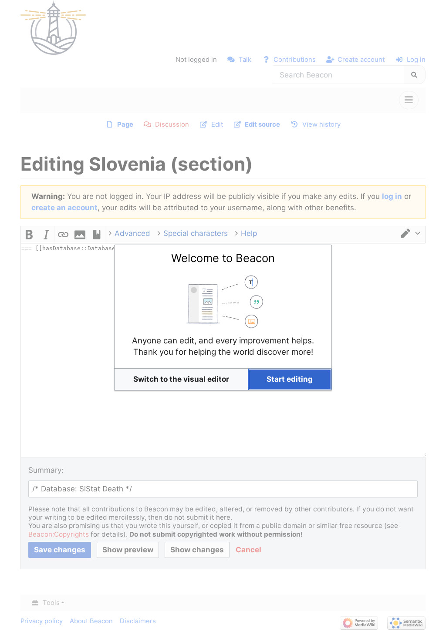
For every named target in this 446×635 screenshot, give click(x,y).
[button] (181, 379)
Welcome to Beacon (223, 258)
